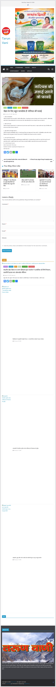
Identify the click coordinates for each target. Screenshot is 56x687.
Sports (23, 71)
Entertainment (14, 71)
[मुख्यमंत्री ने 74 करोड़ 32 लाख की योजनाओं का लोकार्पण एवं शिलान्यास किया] (46, 170)
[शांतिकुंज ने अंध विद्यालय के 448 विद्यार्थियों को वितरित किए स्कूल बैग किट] (10, 170)
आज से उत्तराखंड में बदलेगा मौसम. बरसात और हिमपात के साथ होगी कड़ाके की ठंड (15, 160)
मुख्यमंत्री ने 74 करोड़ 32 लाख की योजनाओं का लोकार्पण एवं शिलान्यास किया (45, 183)
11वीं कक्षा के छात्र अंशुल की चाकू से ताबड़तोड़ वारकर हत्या (41, 160)
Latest (19, 107)
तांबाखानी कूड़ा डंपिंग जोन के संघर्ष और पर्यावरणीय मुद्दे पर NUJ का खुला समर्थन (27, 557)
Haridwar (10, 107)
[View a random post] (52, 69)
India (11, 67)
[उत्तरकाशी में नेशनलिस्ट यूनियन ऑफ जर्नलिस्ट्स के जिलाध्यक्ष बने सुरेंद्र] (7, 449)
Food (5, 107)
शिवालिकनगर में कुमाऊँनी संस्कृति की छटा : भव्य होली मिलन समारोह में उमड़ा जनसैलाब (28, 339)
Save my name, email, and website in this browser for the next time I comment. (25, 245)
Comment (5, 204)
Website (4, 238)
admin (15, 114)
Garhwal (5, 266)
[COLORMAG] (28, 633)
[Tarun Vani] (4, 69)
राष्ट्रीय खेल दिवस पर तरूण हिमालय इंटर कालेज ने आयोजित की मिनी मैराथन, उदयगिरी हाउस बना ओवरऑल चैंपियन (27, 271)
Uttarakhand (19, 67)
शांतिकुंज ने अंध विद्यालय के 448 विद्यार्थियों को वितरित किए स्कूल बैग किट (10, 183)
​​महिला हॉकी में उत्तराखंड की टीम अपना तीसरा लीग (28, 181)
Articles (29, 71)
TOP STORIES (25, 266)
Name (4, 224)
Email (4, 231)
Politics (27, 67)
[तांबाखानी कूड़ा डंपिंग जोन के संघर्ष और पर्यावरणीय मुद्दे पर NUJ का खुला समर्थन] (7, 559)
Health (34, 67)
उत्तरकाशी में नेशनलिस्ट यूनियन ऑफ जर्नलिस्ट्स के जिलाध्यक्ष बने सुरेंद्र (25, 448)
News (20, 266)
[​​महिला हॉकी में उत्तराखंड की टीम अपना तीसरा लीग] (28, 170)
